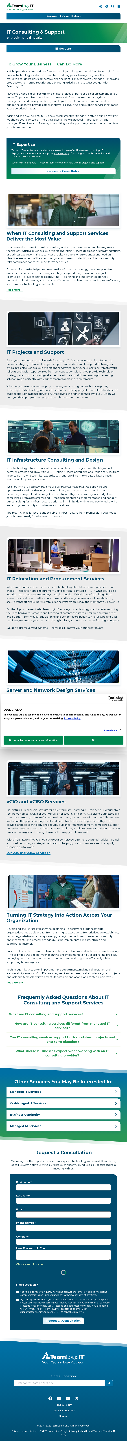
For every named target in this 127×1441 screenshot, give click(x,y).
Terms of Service (103, 1431)
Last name (23, 1195)
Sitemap (63, 1416)
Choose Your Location (30, 1264)
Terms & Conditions (63, 1410)
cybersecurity (61, 153)
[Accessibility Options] (106, 6)
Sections (65, 48)
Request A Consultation (63, 16)
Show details (110, 730)
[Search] (112, 6)
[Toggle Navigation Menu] (118, 6)
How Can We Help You (30, 1248)
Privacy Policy (64, 1404)
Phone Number (26, 1222)
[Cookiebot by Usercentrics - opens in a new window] (109, 698)
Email (19, 1209)
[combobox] (59, 1383)
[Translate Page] (100, 6)
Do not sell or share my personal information (33, 740)
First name (23, 1182)
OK (94, 740)
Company (22, 1236)
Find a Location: (63, 1376)
